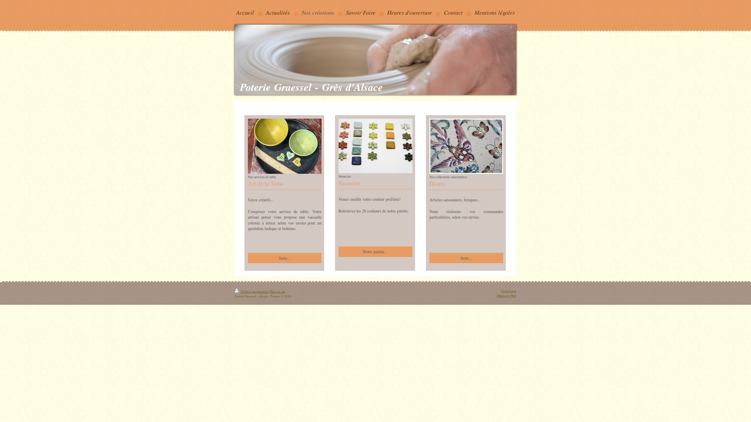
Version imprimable (254, 291)
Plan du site (277, 291)
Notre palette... (375, 251)
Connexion (508, 291)
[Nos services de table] (285, 146)
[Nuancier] (375, 146)
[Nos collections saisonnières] (466, 146)
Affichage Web (506, 295)
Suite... (285, 258)
